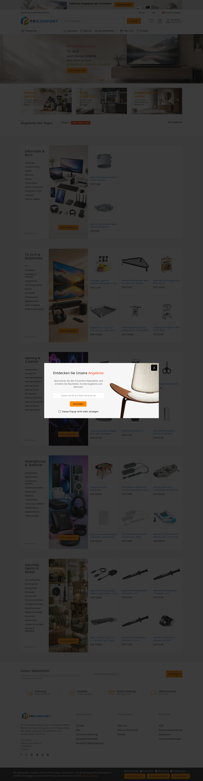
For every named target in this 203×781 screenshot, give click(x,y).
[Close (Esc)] (154, 368)
